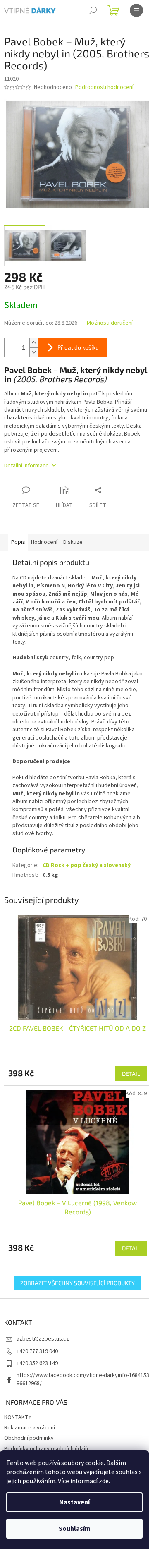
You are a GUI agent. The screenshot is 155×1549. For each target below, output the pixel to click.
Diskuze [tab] (73, 542)
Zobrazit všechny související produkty (77, 1282)
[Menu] (136, 10)
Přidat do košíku (78, 347)
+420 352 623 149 (37, 1363)
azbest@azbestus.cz (43, 1339)
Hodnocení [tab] (44, 542)
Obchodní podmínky (29, 1438)
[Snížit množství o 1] (33, 352)
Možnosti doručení (110, 323)
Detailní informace (26, 466)
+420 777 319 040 (37, 1351)
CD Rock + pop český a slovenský (87, 865)
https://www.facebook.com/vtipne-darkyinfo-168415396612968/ (83, 1379)
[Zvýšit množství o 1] (33, 342)
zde (104, 1481)
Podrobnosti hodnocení (104, 87)
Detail (131, 1073)
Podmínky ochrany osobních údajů (46, 1449)
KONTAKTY (17, 1417)
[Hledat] (93, 10)
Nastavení (74, 1502)
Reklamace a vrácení (29, 1428)
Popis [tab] (18, 542)
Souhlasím (75, 1528)
